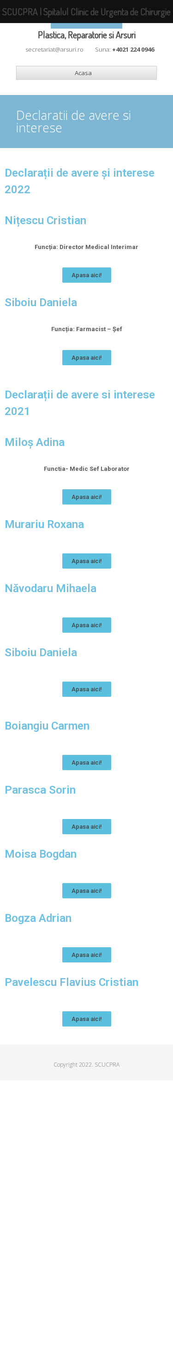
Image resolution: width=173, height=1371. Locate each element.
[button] (86, 275)
